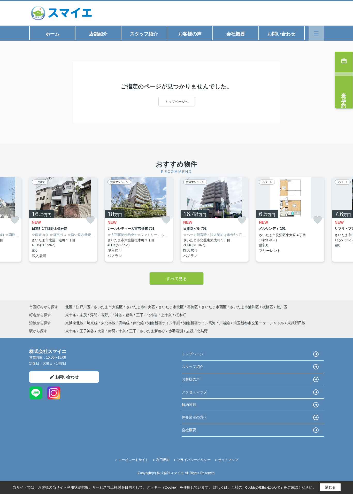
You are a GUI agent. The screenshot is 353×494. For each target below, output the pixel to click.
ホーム (52, 33)
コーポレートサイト (133, 460)
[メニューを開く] (316, 33)
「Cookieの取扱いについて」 (262, 487)
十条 (122, 331)
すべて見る (176, 278)
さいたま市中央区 (140, 307)
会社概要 (235, 33)
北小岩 (153, 315)
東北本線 (109, 323)
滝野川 (107, 315)
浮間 (94, 315)
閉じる (330, 487)
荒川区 (282, 307)
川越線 (225, 323)
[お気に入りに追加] (15, 220)
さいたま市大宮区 (108, 307)
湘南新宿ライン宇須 (164, 323)
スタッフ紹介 (144, 33)
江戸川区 (83, 307)
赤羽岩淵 (175, 331)
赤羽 (111, 331)
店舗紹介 (98, 33)
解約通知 (189, 405)
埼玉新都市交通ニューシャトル (259, 323)
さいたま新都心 (152, 331)
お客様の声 (190, 33)
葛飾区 (192, 307)
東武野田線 (296, 323)
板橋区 (267, 307)
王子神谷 (87, 331)
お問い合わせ (281, 33)
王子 (140, 315)
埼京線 (93, 323)
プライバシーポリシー (194, 460)
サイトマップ (228, 460)
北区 (69, 307)
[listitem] (63, 219)
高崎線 (125, 323)
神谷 (119, 315)
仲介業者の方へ (194, 417)
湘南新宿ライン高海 (200, 323)
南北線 (139, 323)
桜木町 (180, 315)
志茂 (84, 315)
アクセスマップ (194, 392)
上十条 (167, 315)
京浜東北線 (75, 323)
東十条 (71, 315)
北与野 (202, 331)
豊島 (130, 315)
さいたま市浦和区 (244, 307)
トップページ (192, 354)
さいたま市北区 (171, 307)
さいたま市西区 (214, 307)
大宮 (101, 331)
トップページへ (176, 102)
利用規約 (163, 460)
